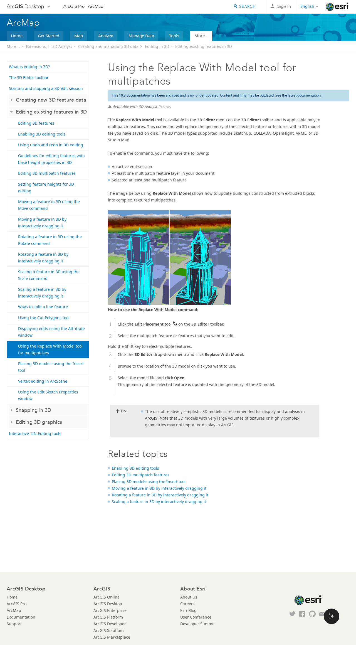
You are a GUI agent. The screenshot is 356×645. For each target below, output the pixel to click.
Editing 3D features (36, 123)
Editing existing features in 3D (203, 46)
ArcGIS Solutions (108, 630)
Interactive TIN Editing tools (35, 433)
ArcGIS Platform (108, 617)
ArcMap (95, 6)
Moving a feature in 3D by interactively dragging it (42, 222)
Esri (337, 6)
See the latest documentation (298, 95)
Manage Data (141, 35)
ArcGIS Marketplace (111, 637)
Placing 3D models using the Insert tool (51, 367)
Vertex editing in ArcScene (42, 381)
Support (14, 623)
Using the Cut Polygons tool (44, 317)
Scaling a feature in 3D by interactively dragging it (42, 293)
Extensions (36, 46)
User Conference (195, 617)
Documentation (21, 617)
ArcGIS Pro (74, 6)
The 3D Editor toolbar (29, 77)
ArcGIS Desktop (107, 603)
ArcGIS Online (106, 597)
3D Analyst (62, 46)
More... (201, 35)
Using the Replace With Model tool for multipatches (50, 349)
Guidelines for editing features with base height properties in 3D (51, 159)
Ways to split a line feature (43, 306)
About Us (188, 597)
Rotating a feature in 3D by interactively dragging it (43, 258)
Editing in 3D (157, 46)
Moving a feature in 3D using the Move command (49, 205)
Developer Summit (197, 623)
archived (172, 95)
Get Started (48, 35)
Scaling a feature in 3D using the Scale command (49, 275)
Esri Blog (188, 610)
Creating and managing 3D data (108, 46)
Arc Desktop (25, 6)
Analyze (105, 35)
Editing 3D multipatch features (47, 173)
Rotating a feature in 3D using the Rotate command (50, 240)
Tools (174, 35)
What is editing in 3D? (29, 66)
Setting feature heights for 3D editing (46, 187)
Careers (187, 603)
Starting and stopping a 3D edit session (46, 88)
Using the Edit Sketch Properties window (48, 395)
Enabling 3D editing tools (41, 134)
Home (17, 35)
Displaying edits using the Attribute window (51, 332)
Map (78, 35)
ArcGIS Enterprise (110, 610)
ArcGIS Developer (109, 623)
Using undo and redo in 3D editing (50, 144)
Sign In (284, 6)
